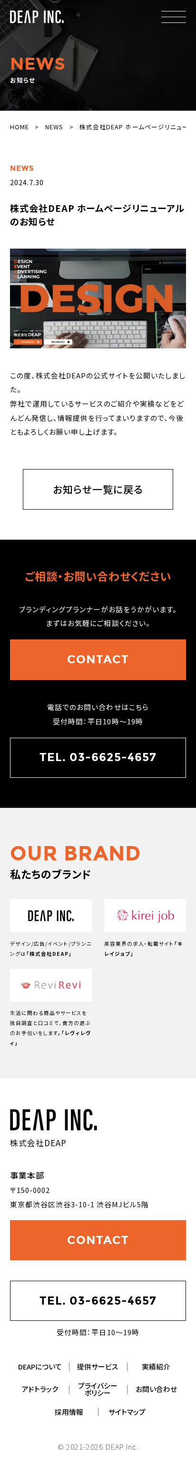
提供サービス (97, 1366)
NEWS (54, 126)
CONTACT (98, 659)
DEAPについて (40, 1366)
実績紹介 (156, 1366)
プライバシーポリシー (98, 1389)
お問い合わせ (156, 1389)
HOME (19, 126)
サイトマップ (127, 1412)
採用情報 (69, 1412)
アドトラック (40, 1389)
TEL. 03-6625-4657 (98, 757)
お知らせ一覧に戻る (98, 489)
